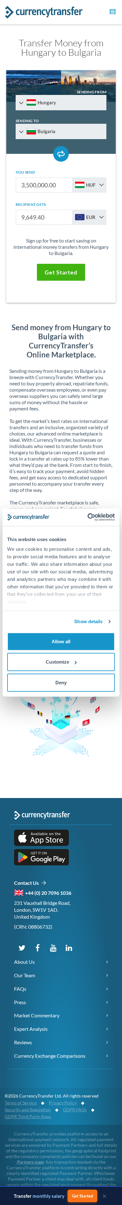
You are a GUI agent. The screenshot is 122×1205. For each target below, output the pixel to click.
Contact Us (27, 883)
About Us (24, 962)
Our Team (24, 975)
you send (25, 172)
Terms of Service (21, 1102)
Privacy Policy (63, 1102)
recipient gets (31, 204)
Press (20, 1002)
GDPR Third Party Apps (28, 1116)
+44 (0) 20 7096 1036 (48, 893)
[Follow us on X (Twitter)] (22, 947)
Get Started (82, 1195)
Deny (61, 682)
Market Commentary (36, 1015)
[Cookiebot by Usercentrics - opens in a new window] (88, 517)
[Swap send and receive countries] (61, 154)
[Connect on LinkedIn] (69, 947)
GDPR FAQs (75, 1109)
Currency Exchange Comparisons (49, 1056)
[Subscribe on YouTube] (53, 947)
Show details (88, 621)
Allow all (61, 641)
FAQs (20, 989)
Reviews (23, 1042)
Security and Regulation (28, 1109)
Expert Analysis (31, 1029)
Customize (57, 662)
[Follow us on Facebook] (37, 947)
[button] (111, 12)
